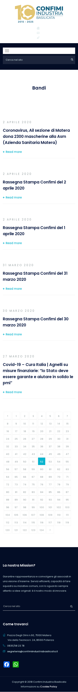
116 (41, 522)
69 (50, 477)
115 (33, 522)
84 (41, 492)
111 (67, 515)
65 (16, 477)
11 (33, 423)
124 (42, 530)
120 (7, 530)
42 (24, 454)
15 (67, 423)
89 (16, 500)
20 (41, 431)
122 (25, 530)
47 (67, 454)
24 (7, 439)
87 (67, 492)
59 (33, 469)
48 (7, 461)
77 (50, 484)
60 (41, 469)
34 (24, 446)
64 (7, 477)
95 (67, 500)
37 (50, 446)
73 (16, 484)
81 (16, 492)
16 (7, 431)
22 (58, 431)
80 (7, 492)
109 (50, 515)
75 (33, 484)
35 (33, 446)
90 (24, 500)
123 (33, 530)
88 (7, 500)
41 (16, 454)
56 (7, 469)
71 (67, 477)
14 (58, 423)
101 (50, 507)
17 (16, 431)
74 (24, 484)
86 (58, 492)
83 (33, 492)
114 (25, 522)
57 (16, 469)
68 (41, 477)
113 (16, 522)
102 (59, 507)
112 (7, 522)
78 (58, 484)
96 (7, 507)
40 (7, 454)
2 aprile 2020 (17, 122)
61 (50, 469)
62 (58, 469)
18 (24, 431)
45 (50, 454)
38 (58, 446)
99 (33, 507)
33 (16, 446)
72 (7, 484)
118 (58, 522)
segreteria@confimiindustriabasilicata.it (32, 651)
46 (58, 454)
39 (67, 446)
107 (33, 515)
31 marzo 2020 (18, 265)
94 (58, 500)
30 (58, 439)
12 (42, 423)
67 (33, 477)
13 (50, 423)
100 (42, 507)
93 (50, 500)
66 (24, 477)
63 (67, 469)
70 (58, 477)
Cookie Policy (48, 686)
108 (42, 515)
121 (16, 530)
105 (16, 515)
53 (50, 461)
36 (41, 446)
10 (24, 423)
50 (24, 461)
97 (16, 507)
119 (67, 522)
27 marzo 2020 (19, 356)
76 (41, 484)
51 (33, 461)
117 (50, 522)
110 (59, 515)
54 (58, 461)
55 (67, 461)
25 (16, 439)
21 (50, 431)
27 (33, 439)
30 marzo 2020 (19, 311)
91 (33, 500)
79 (67, 484)
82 (24, 492)
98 (24, 507)
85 (50, 492)
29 (50, 439)
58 (24, 469)
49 (16, 461)
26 (24, 439)
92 (41, 500)
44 (41, 454)
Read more (14, 152)
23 (67, 431)
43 (33, 454)
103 (67, 507)
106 (25, 515)
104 (7, 515)
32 (7, 446)
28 (41, 439)
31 (67, 439)
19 (33, 431)
